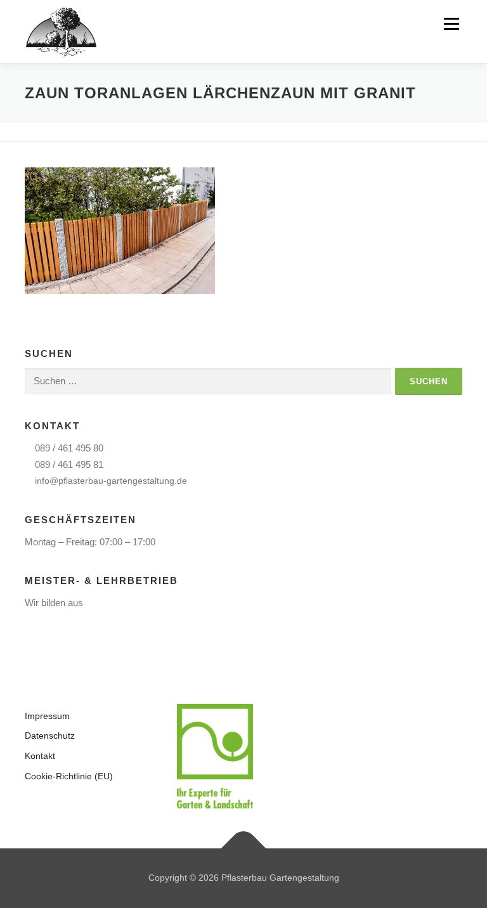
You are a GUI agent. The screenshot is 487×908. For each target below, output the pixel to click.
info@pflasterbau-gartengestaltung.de (111, 481)
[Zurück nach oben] (243, 848)
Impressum (47, 716)
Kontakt (40, 756)
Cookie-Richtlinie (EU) (69, 776)
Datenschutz (50, 735)
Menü (451, 23)
